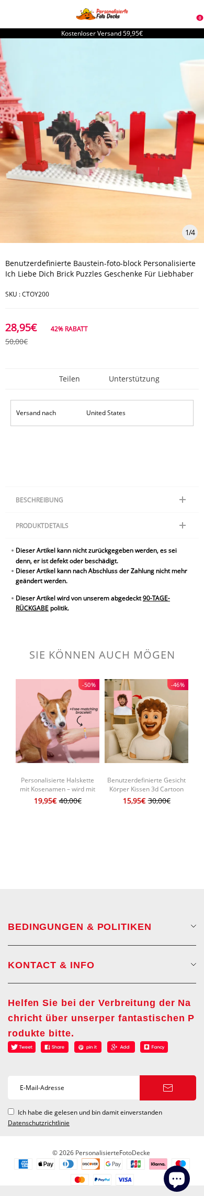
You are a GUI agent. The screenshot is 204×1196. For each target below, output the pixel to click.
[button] (10, 755)
